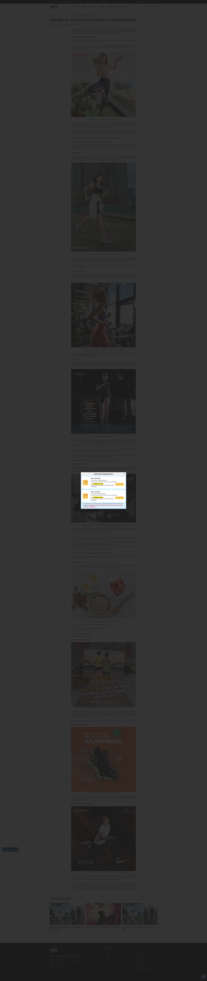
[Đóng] (124, 474)
